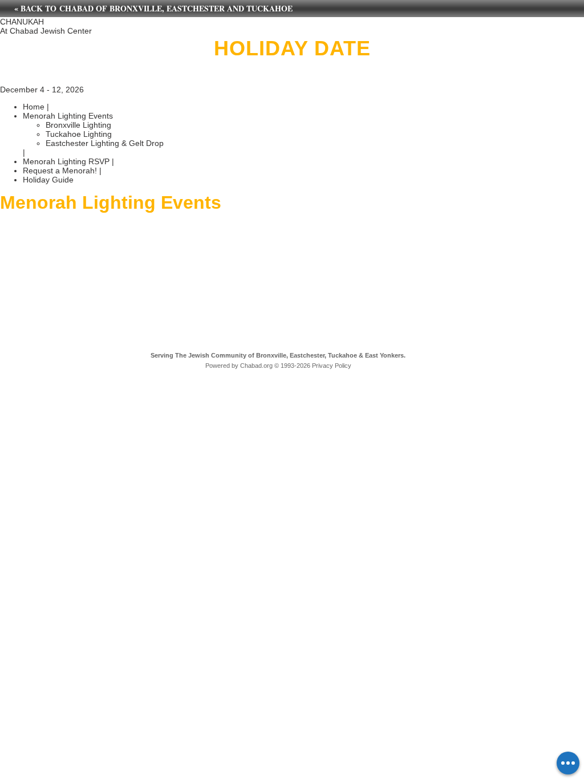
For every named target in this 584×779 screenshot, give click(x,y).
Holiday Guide (48, 179)
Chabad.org (256, 365)
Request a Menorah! (60, 170)
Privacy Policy (331, 365)
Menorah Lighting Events (68, 115)
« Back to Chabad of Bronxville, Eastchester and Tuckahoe (153, 8)
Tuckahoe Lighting (79, 134)
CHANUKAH (22, 21)
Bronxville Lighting (78, 124)
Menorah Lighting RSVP (66, 161)
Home (33, 106)
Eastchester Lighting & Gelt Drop (105, 143)
